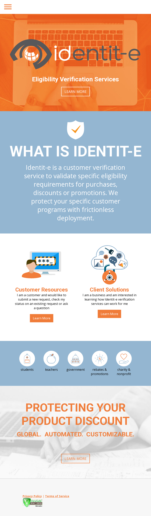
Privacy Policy (32, 496)
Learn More (75, 91)
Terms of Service (57, 496)
